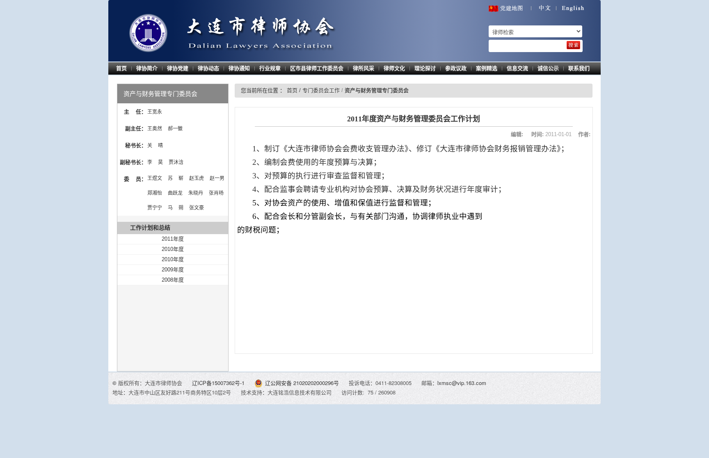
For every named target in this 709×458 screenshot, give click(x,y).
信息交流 (517, 68)
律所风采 (363, 68)
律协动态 (208, 68)
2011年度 (173, 239)
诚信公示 (548, 68)
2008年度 (173, 280)
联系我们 (579, 68)
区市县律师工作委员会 (316, 68)
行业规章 (270, 68)
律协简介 (147, 68)
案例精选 (486, 68)
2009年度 (173, 270)
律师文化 (394, 68)
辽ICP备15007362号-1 (219, 383)
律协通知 (239, 68)
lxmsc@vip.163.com (461, 383)
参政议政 (456, 68)
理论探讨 (425, 68)
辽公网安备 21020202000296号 (302, 383)
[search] (573, 45)
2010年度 (173, 249)
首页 (121, 68)
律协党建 (177, 68)
